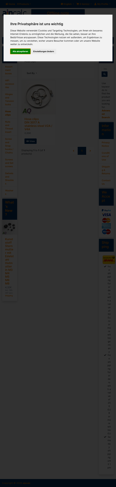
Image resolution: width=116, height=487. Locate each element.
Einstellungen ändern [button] (43, 51)
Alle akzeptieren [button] (20, 51)
